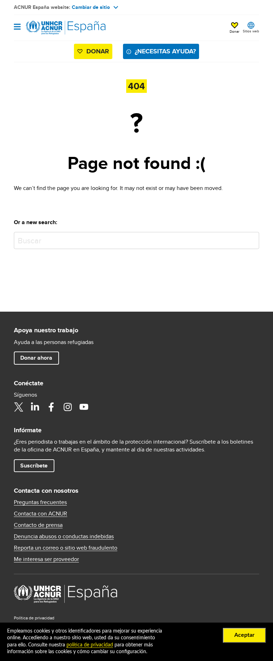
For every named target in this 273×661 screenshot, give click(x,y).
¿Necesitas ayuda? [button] (165, 51)
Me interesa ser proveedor (46, 559)
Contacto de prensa (38, 525)
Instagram (67, 407)
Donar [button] (234, 31)
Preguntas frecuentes (40, 502)
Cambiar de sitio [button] (91, 7)
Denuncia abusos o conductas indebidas (64, 536)
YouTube (84, 407)
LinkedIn (34, 407)
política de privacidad (89, 645)
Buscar (252, 239)
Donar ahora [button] (36, 358)
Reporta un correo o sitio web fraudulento (65, 548)
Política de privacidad (34, 618)
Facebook (51, 407)
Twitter (18, 407)
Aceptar (244, 635)
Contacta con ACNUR (40, 514)
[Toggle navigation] (17, 27)
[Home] (50, 28)
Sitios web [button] (251, 30)
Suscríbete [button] (34, 465)
